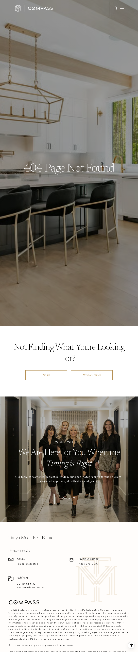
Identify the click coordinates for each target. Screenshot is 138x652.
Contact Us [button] (69, 498)
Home (46, 375)
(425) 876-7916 (87, 563)
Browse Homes (92, 375)
